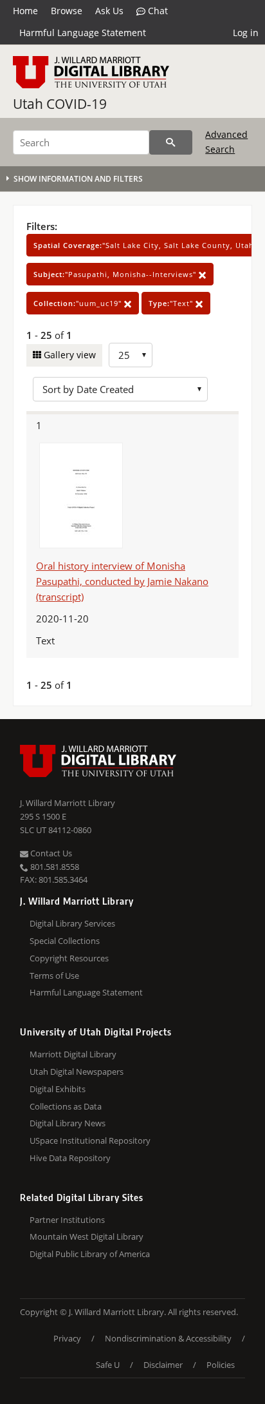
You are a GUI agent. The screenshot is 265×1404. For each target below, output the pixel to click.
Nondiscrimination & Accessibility (168, 1338)
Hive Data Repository (70, 1158)
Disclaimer (163, 1364)
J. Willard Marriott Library (67, 803)
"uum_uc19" (78, 303)
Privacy (67, 1338)
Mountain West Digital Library (86, 1236)
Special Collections (65, 941)
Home (25, 11)
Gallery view (68, 355)
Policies (220, 1364)
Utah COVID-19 (60, 104)
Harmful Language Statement (82, 32)
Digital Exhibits (58, 1089)
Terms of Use (54, 975)
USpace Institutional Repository (90, 1140)
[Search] (170, 142)
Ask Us (109, 11)
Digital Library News (67, 1123)
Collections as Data (66, 1106)
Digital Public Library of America (90, 1254)
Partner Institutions (67, 1220)
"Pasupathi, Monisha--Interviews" (116, 274)
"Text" (172, 303)
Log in (246, 32)
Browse (66, 11)
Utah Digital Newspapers (76, 1071)
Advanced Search (226, 141)
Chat (156, 11)
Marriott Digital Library (73, 1054)
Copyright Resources (69, 958)
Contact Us (50, 853)
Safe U (108, 1364)
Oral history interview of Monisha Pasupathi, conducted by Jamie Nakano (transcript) (122, 581)
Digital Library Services (72, 923)
